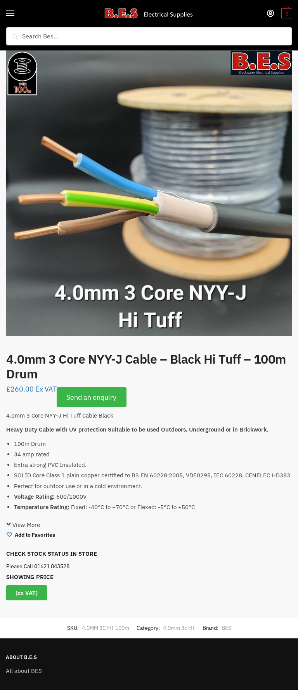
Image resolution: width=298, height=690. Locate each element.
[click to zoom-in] (149, 193)
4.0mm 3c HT (179, 627)
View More (26, 525)
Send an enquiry (91, 397)
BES (226, 627)
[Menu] (17, 13)
